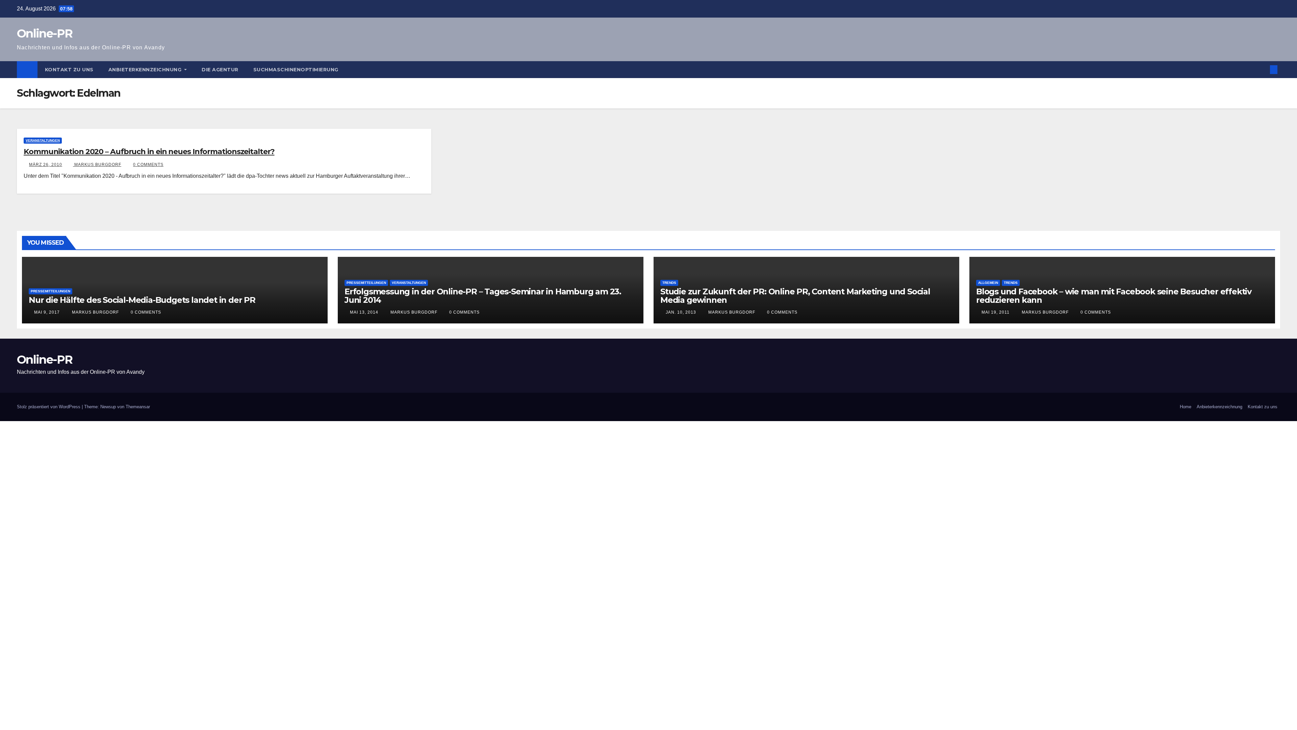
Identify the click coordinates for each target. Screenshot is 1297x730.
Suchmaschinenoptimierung (295, 70)
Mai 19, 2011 (996, 312)
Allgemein (988, 283)
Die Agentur (220, 70)
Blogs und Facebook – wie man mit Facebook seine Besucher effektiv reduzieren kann (1113, 296)
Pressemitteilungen (50, 291)
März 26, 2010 (45, 164)
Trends (669, 283)
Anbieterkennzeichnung (145, 70)
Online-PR (45, 33)
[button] (1263, 69)
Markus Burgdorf (97, 164)
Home (1185, 406)
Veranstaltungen (43, 140)
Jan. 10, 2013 (681, 312)
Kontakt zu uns (69, 70)
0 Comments (148, 164)
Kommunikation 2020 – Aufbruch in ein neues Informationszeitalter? (149, 151)
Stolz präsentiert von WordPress (49, 406)
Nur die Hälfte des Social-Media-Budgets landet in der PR (142, 300)
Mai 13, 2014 (364, 312)
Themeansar (138, 406)
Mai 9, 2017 (47, 312)
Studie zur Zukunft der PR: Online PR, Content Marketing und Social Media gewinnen (795, 296)
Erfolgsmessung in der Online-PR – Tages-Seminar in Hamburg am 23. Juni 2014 (483, 296)
